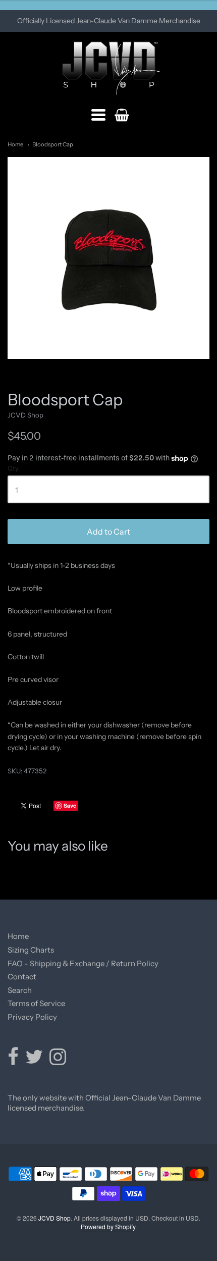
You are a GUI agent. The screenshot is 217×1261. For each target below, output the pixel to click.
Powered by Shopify (108, 1226)
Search (20, 990)
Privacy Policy (32, 1017)
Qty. (13, 468)
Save (70, 805)
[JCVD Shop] (108, 68)
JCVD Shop (25, 415)
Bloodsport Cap (52, 144)
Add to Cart (108, 532)
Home (15, 144)
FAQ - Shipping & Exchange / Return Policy (83, 963)
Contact (22, 976)
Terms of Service (36, 1003)
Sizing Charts (31, 950)
